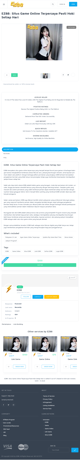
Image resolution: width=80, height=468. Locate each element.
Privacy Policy (47, 399)
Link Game (15, 359)
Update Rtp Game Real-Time (52, 237)
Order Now (19, 366)
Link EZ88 (38, 251)
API (4, 432)
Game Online (16, 251)
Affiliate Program (9, 419)
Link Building (18, 324)
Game (47, 425)
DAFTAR (40, 265)
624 (14, 75)
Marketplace (6, 324)
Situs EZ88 (27, 251)
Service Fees (47, 408)
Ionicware (46, 419)
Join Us (52, 446)
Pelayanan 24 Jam (11, 237)
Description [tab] (8, 149)
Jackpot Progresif (11, 241)
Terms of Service (48, 396)
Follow (26, 296)
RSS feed (6, 429)
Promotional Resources (11, 426)
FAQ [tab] (5, 157)
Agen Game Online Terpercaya (29, 237)
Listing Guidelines (49, 405)
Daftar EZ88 (48, 251)
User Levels (7, 423)
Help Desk (11, 396)
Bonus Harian (69, 237)
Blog (4, 435)
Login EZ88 (59, 251)
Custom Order (51, 297)
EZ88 (7, 251)
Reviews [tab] (7, 153)
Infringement (47, 402)
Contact (37, 297)
